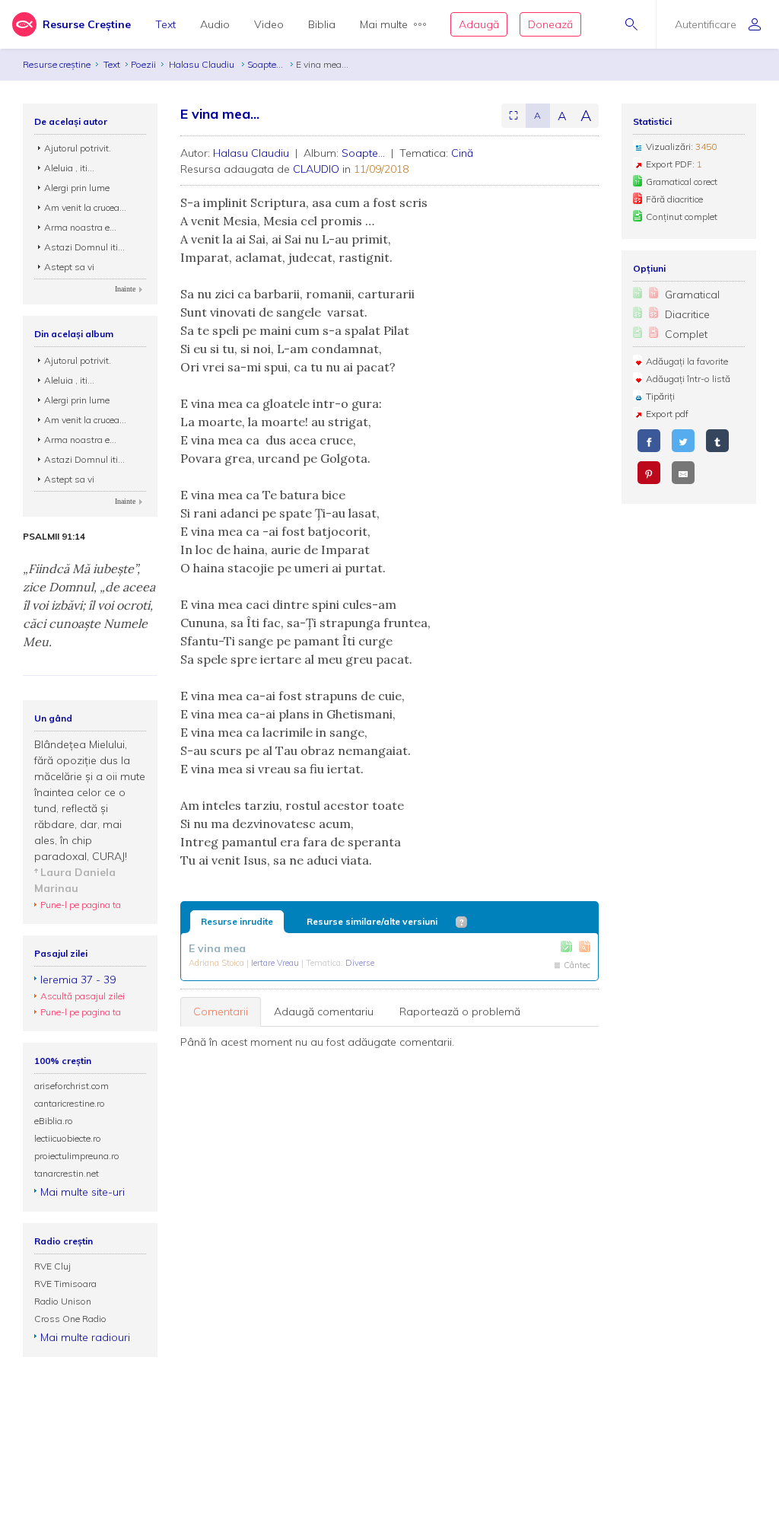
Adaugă (479, 24)
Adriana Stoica (217, 962)
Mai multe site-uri (82, 1192)
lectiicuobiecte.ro (67, 1138)
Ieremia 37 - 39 (78, 979)
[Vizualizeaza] (584, 946)
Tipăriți (660, 396)
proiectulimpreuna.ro (76, 1155)
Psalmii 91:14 (54, 536)
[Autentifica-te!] (566, 946)
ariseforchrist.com (71, 1085)
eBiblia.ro (53, 1120)
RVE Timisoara (65, 1283)
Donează (550, 24)
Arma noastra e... (80, 227)
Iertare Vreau (276, 962)
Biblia (321, 24)
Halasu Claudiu (203, 64)
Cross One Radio (70, 1318)
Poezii (143, 64)
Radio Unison (62, 1301)
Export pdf (667, 413)
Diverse (359, 962)
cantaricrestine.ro (69, 1103)
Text (165, 24)
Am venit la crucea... (85, 207)
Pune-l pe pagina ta (80, 904)
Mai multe (384, 24)
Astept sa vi (69, 266)
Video (269, 24)
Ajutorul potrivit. (77, 148)
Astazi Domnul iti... (84, 247)
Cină (462, 153)
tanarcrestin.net (66, 1173)
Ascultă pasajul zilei (82, 996)
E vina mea (217, 948)
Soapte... (266, 64)
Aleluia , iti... (69, 168)
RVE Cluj (52, 1266)
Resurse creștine (57, 64)
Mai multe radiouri (85, 1337)
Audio (215, 24)
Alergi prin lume (77, 187)
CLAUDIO (316, 169)
